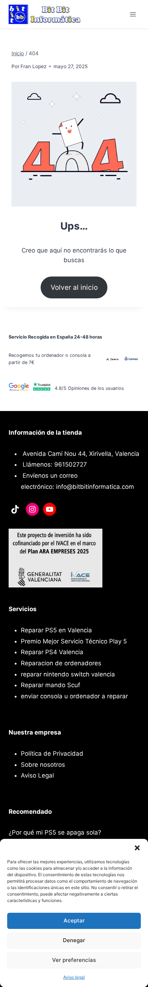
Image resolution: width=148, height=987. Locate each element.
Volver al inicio (74, 287)
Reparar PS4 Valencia (52, 652)
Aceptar (74, 920)
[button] (137, 847)
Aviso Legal (37, 775)
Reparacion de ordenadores (61, 663)
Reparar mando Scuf (50, 685)
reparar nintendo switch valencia (68, 674)
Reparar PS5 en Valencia (56, 630)
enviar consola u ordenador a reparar (74, 696)
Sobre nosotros (43, 764)
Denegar (74, 940)
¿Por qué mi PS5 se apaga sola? (55, 832)
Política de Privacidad (52, 753)
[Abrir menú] (132, 14)
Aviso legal (74, 977)
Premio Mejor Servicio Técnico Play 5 (74, 641)
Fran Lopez (33, 66)
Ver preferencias (74, 960)
